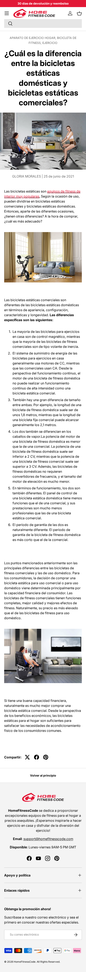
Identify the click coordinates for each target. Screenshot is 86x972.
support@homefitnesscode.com (48, 839)
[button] (79, 13)
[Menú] (6, 13)
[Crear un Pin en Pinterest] (45, 757)
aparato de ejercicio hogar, (33, 38)
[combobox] (43, 23)
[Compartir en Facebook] (36, 757)
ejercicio (49, 43)
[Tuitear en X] (27, 757)
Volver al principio (43, 775)
